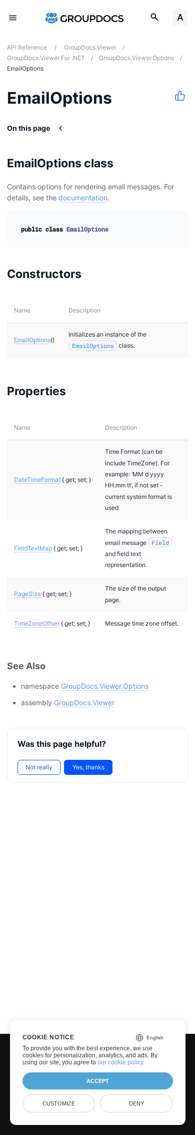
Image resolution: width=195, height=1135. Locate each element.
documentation (83, 197)
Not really (39, 767)
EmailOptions (32, 340)
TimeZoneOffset (37, 623)
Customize (58, 1103)
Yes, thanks (88, 767)
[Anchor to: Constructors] (94, 274)
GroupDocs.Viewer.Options (104, 686)
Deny (136, 1103)
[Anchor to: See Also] (56, 666)
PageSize (27, 594)
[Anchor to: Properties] (79, 391)
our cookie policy (120, 1062)
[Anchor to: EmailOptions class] (126, 163)
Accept (97, 1081)
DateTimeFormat (37, 479)
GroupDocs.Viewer (84, 702)
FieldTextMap (33, 548)
